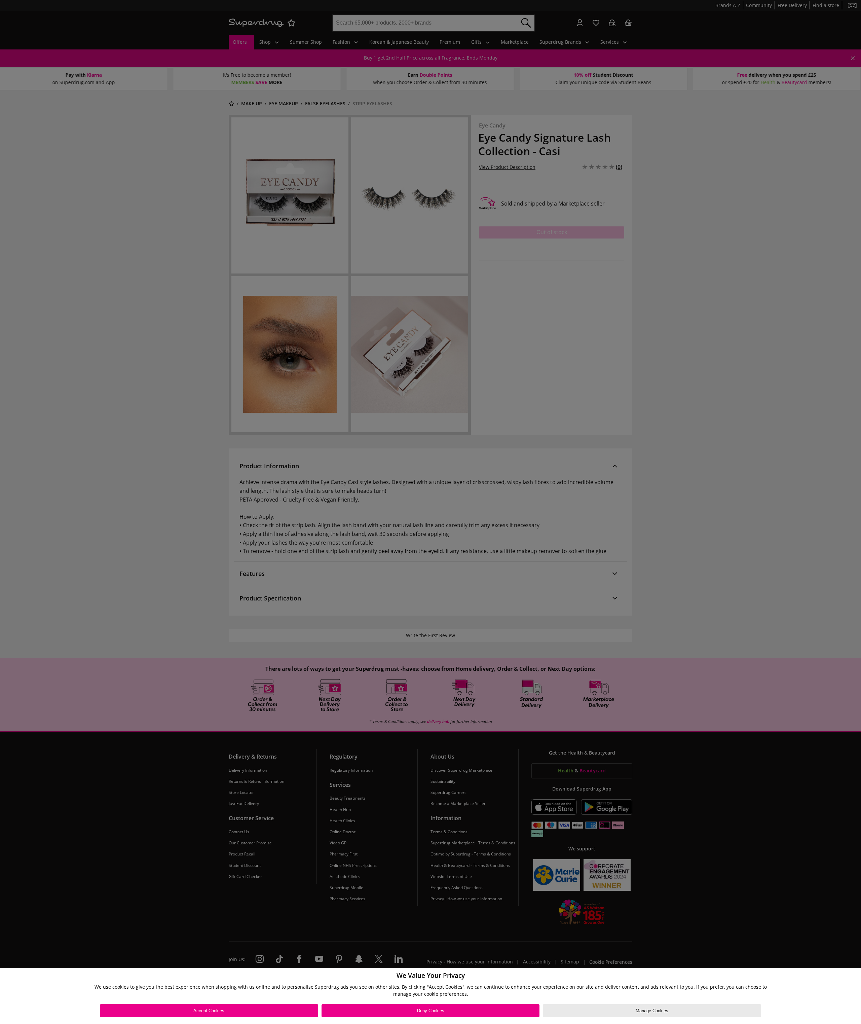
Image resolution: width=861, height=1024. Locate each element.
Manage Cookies (652, 1010)
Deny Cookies (430, 1010)
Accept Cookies (208, 1010)
